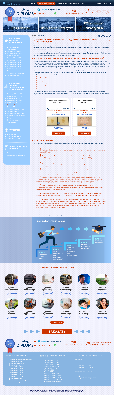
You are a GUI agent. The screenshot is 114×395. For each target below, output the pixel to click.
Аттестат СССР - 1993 (14, 138)
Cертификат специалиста (16, 155)
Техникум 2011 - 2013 (14, 96)
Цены (60, 3)
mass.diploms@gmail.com (74, 13)
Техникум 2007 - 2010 (14, 98)
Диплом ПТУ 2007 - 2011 (15, 111)
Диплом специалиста (14, 53)
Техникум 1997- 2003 (14, 102)
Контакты (107, 3)
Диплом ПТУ (11, 107)
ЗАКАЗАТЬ (58, 133)
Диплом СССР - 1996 (14, 69)
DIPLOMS (25, 11)
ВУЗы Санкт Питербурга (57, 28)
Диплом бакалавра (14, 51)
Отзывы (98, 3)
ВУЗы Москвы (20, 28)
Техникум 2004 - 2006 (14, 100)
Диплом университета (15, 75)
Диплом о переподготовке (16, 153)
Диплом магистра (13, 55)
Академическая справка (15, 118)
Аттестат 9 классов (13, 134)
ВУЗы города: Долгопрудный (93, 26)
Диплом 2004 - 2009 (14, 64)
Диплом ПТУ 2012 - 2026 (15, 109)
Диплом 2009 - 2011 (14, 62)
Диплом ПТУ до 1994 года (16, 115)
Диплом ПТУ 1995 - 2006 (15, 113)
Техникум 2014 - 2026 (14, 94)
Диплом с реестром (14, 71)
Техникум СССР (12, 105)
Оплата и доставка (72, 3)
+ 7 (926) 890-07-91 (45, 14)
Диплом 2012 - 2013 (14, 60)
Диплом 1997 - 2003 (14, 66)
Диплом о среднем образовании (14, 121)
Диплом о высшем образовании (13, 48)
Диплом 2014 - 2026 (14, 58)
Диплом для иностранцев (16, 73)
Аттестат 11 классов (14, 136)
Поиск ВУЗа (30, 4)
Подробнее (12, 293)
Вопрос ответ (87, 3)
